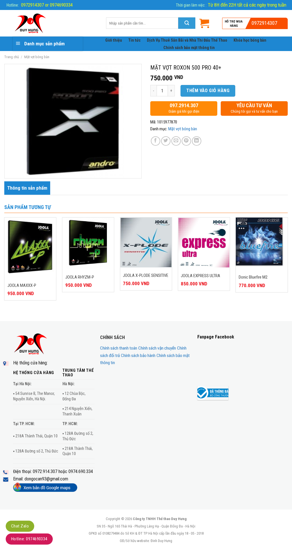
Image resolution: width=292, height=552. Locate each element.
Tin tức (134, 40)
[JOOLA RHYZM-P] (88, 243)
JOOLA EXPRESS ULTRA (200, 275)
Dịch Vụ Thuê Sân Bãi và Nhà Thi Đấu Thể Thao (187, 40)
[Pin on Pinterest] (186, 141)
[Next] (287, 268)
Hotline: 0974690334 (29, 538)
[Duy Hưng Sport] (51, 23)
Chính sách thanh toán (118, 348)
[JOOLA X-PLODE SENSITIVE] (146, 242)
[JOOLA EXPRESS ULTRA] (204, 243)
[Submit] (186, 23)
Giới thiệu (113, 40)
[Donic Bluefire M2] (261, 243)
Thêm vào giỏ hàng (208, 90)
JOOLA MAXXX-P (21, 285)
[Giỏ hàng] (204, 23)
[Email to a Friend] (176, 141)
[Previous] (4, 268)
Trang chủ (11, 57)
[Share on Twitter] (166, 141)
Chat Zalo (20, 526)
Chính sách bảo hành (138, 355)
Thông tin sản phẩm (27, 188)
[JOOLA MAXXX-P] (30, 247)
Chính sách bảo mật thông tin (189, 47)
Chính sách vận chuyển (157, 348)
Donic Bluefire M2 (253, 277)
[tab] (27, 188)
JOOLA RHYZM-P (79, 277)
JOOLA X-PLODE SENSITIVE (145, 275)
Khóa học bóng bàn (250, 40)
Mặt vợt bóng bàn (36, 57)
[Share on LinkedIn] (196, 141)
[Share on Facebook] (155, 141)
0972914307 (264, 23)
